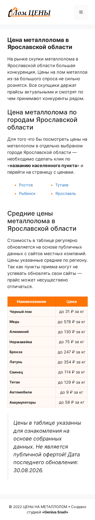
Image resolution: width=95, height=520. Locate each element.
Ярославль (65, 193)
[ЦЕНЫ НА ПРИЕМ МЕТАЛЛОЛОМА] (29, 11)
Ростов (26, 184)
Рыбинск (27, 193)
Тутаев (61, 184)
